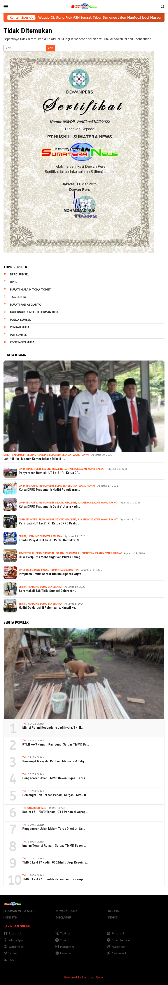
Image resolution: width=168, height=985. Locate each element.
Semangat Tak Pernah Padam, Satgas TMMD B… (55, 795)
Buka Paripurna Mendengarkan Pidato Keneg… (51, 557)
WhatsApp (16, 940)
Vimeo (13, 953)
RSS (11, 960)
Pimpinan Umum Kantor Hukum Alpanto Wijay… (51, 574)
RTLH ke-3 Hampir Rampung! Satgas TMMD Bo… (55, 744)
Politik (60, 553)
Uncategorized (36, 808)
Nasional (32, 485)
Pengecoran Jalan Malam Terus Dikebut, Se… (53, 829)
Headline (33, 536)
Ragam (45, 570)
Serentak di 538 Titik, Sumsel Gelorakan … (48, 591)
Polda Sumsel (20, 319)
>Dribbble (118, 946)
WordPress (16, 946)
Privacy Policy (66, 911)
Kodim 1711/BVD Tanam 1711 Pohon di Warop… (55, 812)
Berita (22, 536)
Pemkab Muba (20, 327)
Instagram (67, 946)
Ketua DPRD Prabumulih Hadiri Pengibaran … (49, 490)
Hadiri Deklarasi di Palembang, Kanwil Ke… (48, 608)
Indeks (113, 917)
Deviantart (119, 953)
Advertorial (26, 553)
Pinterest (118, 933)
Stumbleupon (121, 940)
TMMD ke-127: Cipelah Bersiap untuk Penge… (54, 879)
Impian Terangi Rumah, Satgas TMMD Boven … (54, 846)
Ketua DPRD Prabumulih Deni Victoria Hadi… (49, 506)
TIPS (76, 570)
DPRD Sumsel (19, 274)
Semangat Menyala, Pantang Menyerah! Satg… (54, 761)
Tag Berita (18, 297)
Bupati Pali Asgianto (25, 304)
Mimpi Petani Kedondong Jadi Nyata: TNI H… (52, 728)
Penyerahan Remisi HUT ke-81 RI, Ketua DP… (49, 473)
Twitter (65, 933)
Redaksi (113, 911)
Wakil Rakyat (81, 455)
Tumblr (65, 940)
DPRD (14, 281)
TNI (24, 723)
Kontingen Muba (22, 342)
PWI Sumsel (18, 334)
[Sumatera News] (84, 6)
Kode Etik (10, 917)
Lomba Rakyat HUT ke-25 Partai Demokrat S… (50, 540)
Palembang (33, 570)
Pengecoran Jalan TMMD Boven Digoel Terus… (54, 778)
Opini (22, 570)
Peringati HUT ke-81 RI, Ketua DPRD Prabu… (49, 523)
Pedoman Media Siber (19, 911)
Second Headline (37, 455)
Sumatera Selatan (60, 455)
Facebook (15, 933)
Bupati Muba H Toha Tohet (30, 289)
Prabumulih (18, 455)
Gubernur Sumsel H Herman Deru (34, 312)
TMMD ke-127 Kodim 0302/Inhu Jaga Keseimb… (55, 862)
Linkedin (65, 953)
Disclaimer (64, 917)
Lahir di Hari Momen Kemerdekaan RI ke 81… (34, 459)
